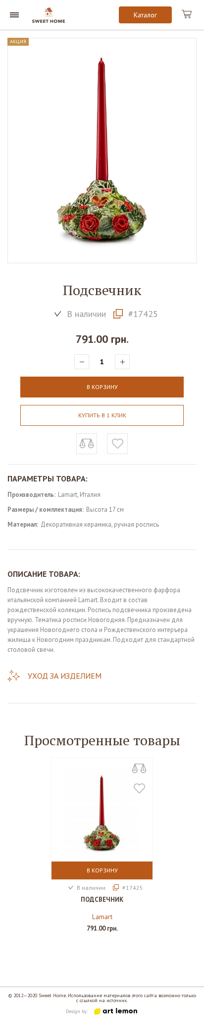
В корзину (102, 870)
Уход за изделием (65, 676)
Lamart (102, 916)
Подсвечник (102, 900)
